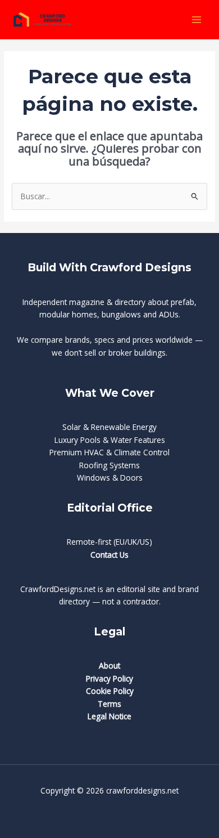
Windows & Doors (110, 477)
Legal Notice (109, 716)
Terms (109, 703)
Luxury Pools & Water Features (109, 439)
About (109, 665)
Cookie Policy (110, 690)
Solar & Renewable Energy (109, 427)
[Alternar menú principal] (196, 19)
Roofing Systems (109, 465)
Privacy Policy (109, 678)
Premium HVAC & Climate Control (109, 452)
